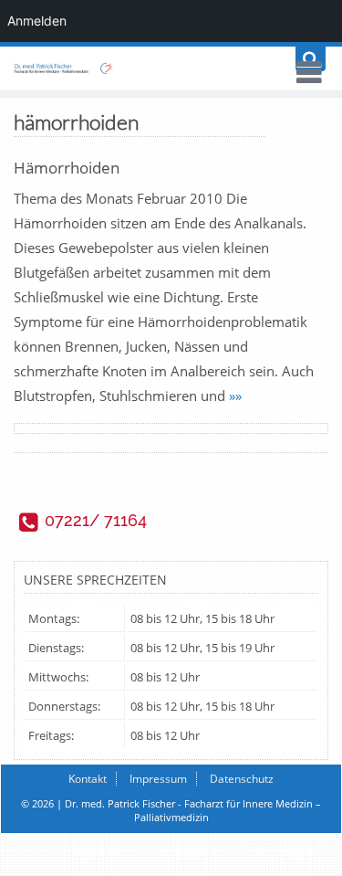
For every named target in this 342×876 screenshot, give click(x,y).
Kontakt (87, 779)
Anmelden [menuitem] (37, 20)
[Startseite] (171, 68)
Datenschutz (242, 779)
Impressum (158, 779)
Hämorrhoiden (66, 167)
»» (235, 395)
